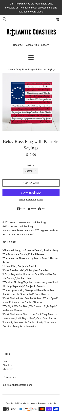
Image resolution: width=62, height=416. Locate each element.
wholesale (7, 369)
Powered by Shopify (47, 403)
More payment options (31, 199)
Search (6, 361)
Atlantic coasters (29, 403)
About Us (7, 365)
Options (30, 165)
